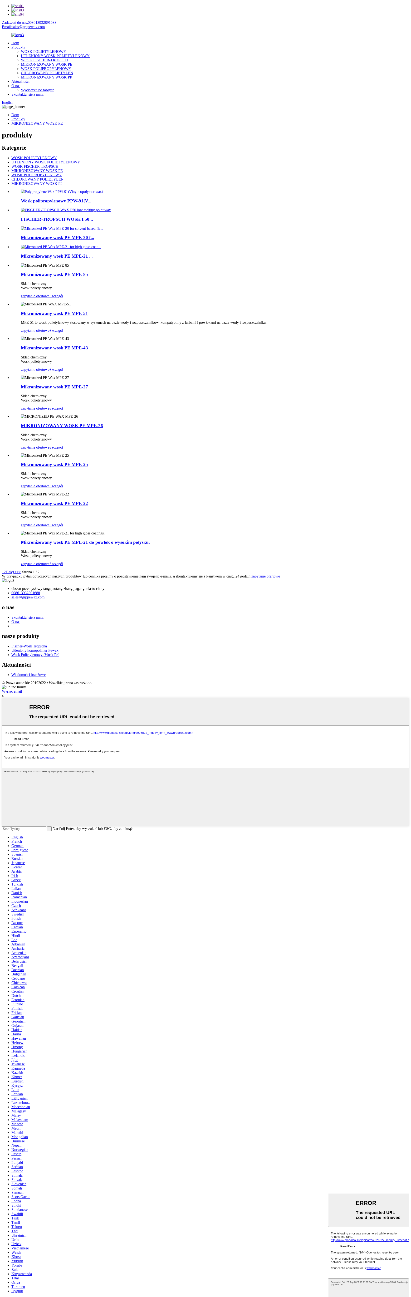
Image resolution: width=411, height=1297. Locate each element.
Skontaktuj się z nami (27, 94)
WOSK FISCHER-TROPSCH (44, 60)
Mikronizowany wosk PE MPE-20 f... (57, 237)
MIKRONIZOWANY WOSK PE (46, 64)
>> (19, 572)
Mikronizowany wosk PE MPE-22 (54, 503)
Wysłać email (12, 691)
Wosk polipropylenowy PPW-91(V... (56, 200)
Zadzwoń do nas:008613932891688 (29, 22)
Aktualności (20, 81)
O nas (15, 86)
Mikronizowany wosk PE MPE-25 (54, 464)
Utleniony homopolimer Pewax (35, 650)
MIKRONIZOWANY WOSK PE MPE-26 (62, 425)
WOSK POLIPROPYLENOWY (46, 69)
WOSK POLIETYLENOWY (43, 51)
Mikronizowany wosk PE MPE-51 (54, 313)
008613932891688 (25, 593)
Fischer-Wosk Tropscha (29, 646)
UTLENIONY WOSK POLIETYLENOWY (55, 56)
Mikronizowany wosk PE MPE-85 (54, 274)
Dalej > (11, 572)
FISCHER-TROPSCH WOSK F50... (57, 219)
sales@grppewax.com (27, 597)
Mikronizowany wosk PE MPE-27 (54, 386)
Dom (15, 43)
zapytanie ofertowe (35, 296)
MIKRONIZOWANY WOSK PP (46, 77)
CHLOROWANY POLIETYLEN (47, 73)
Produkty (18, 47)
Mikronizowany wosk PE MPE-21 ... (57, 256)
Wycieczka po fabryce (37, 90)
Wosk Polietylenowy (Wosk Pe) (35, 655)
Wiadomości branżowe (28, 675)
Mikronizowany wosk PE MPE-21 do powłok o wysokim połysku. (85, 542)
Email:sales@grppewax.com (23, 27)
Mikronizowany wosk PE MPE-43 (54, 347)
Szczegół (56, 296)
